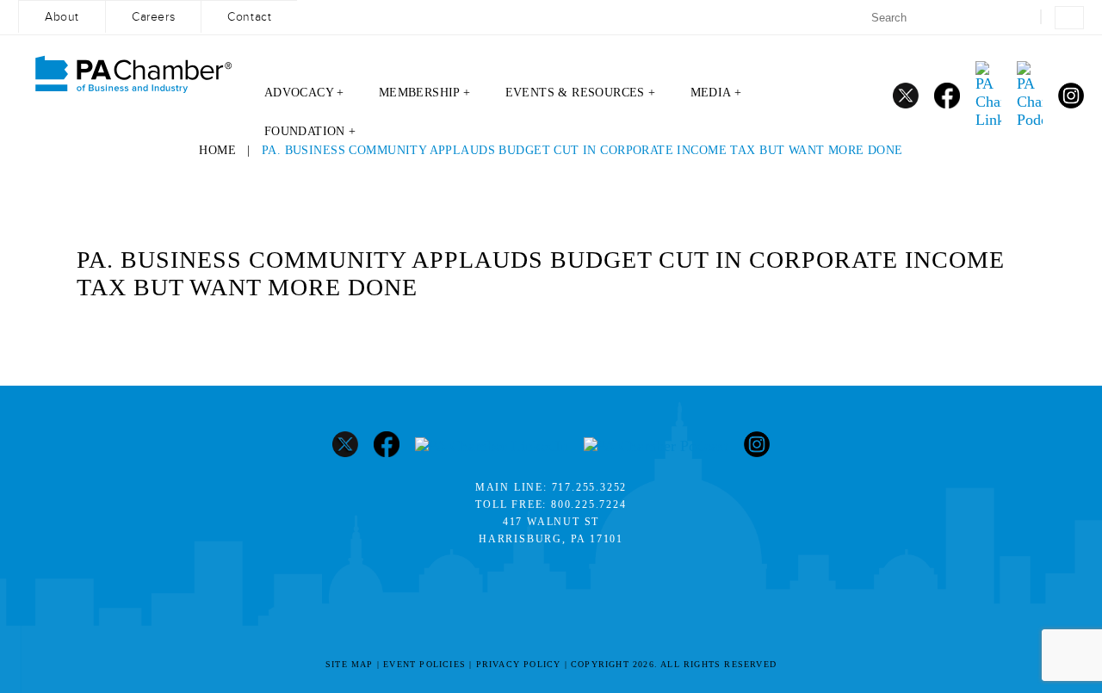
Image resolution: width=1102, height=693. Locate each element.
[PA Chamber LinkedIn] (988, 95)
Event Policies (424, 664)
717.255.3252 (590, 487)
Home (217, 150)
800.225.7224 (589, 504)
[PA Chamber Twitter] (906, 95)
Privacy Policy (518, 664)
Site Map (349, 664)
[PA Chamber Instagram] (1071, 95)
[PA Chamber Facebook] (947, 95)
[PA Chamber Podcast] (1030, 95)
